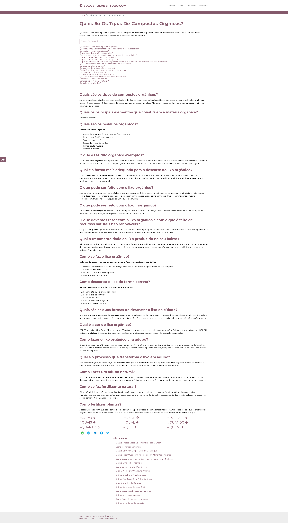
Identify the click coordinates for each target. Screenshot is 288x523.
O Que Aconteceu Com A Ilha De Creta (134, 479)
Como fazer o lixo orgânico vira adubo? (97, 74)
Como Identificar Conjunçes (128, 447)
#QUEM (173, 427)
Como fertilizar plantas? (90, 83)
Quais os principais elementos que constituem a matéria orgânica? (109, 49)
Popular (171, 6)
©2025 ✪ (84, 516)
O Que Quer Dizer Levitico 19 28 (130, 487)
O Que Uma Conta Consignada (130, 503)
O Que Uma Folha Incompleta (130, 463)
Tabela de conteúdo (91, 41)
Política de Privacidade (197, 6)
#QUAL (129, 422)
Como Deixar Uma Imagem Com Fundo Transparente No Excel (144, 459)
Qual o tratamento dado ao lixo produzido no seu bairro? (105, 64)
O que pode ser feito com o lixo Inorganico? (99, 59)
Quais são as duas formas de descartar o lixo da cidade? (104, 70)
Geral (181, 6)
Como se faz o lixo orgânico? (92, 66)
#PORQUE (176, 418)
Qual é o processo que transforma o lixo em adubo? (103, 77)
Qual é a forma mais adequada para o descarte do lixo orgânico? (108, 55)
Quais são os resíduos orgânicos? (94, 51)
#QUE (128, 427)
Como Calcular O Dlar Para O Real (131, 467)
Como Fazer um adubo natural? (94, 79)
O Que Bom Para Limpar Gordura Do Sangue (136, 451)
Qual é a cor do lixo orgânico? (93, 72)
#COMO (86, 418)
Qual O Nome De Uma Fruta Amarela (133, 471)
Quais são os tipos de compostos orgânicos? (99, 47)
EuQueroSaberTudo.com (105, 6)
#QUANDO (176, 422)
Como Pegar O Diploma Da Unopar (132, 499)
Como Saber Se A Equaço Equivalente (133, 491)
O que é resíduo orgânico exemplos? (96, 53)
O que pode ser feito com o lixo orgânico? (98, 57)
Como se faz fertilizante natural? (94, 81)
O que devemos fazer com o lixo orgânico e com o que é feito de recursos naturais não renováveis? (124, 62)
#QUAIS (86, 422)
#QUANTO (88, 427)
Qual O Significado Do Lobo (128, 483)
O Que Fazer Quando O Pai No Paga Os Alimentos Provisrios (143, 455)
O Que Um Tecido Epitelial (128, 495)
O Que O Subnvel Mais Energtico (131, 475)
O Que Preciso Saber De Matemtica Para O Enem (138, 443)
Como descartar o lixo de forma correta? (98, 68)
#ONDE (129, 418)
